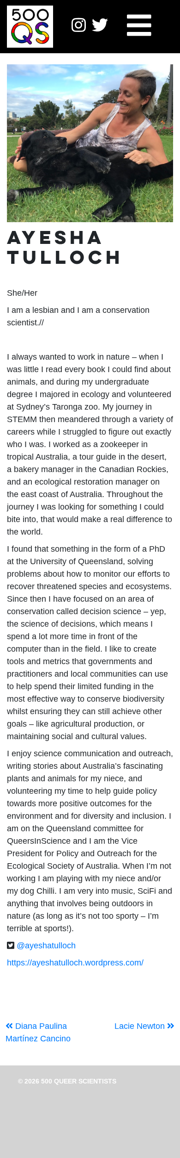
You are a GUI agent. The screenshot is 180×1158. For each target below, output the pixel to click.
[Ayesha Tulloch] (90, 143)
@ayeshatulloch (46, 945)
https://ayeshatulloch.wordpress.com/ (75, 962)
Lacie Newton (140, 1026)
